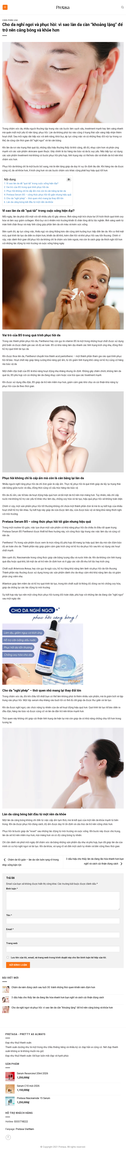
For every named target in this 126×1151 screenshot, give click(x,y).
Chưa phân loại (10, 20)
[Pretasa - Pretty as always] (63, 7)
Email (10, 929)
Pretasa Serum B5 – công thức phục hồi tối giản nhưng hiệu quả (38, 194)
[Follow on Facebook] (8, 1137)
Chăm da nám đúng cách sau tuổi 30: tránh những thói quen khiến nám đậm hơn (53, 987)
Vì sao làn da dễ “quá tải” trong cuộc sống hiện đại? (32, 183)
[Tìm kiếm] (122, 7)
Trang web (12, 943)
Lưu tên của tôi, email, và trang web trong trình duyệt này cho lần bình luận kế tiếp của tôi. (58, 957)
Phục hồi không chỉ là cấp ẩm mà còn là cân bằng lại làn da (36, 191)
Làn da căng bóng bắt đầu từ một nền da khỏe (29, 202)
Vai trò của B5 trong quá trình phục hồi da (27, 187)
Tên (9, 915)
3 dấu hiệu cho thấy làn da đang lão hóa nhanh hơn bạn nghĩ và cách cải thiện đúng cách (58, 997)
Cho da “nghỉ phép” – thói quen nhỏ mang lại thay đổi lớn (34, 198)
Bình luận (12, 888)
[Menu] (5, 7)
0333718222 (21, 1121)
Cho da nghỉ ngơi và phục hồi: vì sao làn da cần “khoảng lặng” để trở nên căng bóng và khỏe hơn (62, 1007)
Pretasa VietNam (25, 1129)
